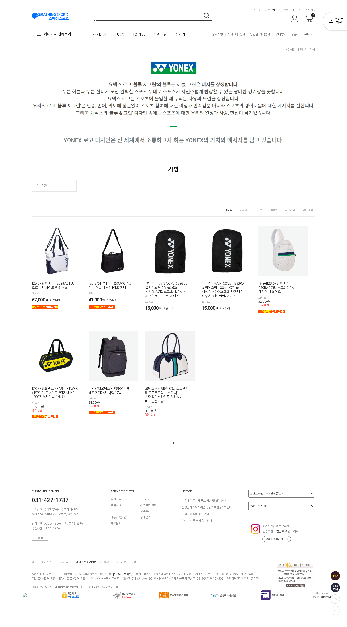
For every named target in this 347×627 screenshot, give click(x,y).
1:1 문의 (145, 499)
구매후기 (280, 34)
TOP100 (139, 34)
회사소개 (47, 562)
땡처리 (180, 34)
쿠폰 (294, 34)
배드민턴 (302, 49)
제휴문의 (116, 523)
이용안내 (109, 562)
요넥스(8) (41, 185)
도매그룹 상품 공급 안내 (195, 514)
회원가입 (270, 10)
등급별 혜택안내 (260, 34)
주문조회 (283, 10)
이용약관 (64, 562)
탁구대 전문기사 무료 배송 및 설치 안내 (204, 500)
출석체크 (116, 505)
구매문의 (145, 517)
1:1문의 (297, 10)
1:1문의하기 (38, 538)
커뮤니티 (307, 34)
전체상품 (99, 34)
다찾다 (335, 22)
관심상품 (310, 10)
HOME (289, 49)
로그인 (257, 10)
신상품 (119, 34)
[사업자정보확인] (122, 574)
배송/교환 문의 (119, 517)
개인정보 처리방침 (86, 562)
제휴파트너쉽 (128, 562)
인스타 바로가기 (274, 539)
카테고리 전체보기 (57, 34)
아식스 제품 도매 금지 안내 (197, 520)
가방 (312, 49)
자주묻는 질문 (148, 505)
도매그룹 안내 (236, 34)
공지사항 (217, 34)
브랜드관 (160, 34)
